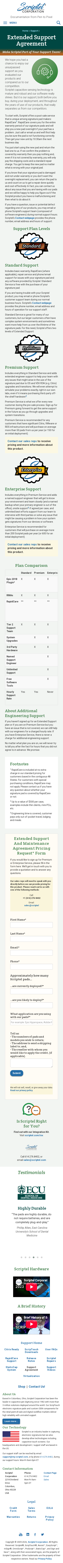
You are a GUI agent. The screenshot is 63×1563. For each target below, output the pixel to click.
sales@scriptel (31, 905)
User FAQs (51, 1349)
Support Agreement (31, 1368)
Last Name (17, 933)
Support (34, 31)
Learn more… (11, 1421)
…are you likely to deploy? (27, 1000)
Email (14, 947)
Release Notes (31, 1359)
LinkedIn (28, 1534)
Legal (31, 1501)
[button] (58, 22)
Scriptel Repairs (51, 1359)
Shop (21, 1386)
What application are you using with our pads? (30, 1015)
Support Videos (51, 1368)
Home (25, 31)
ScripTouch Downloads (31, 1351)
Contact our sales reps (22, 441)
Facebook (35, 1534)
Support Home (31, 1343)
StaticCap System (11, 1368)
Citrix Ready (11, 1349)
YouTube (20, 1534)
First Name (18, 919)
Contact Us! (37, 1386)
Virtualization (31, 1376)
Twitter (42, 1534)
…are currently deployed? (27, 986)
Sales (46, 1480)
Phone (15, 961)
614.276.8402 (46, 1457)
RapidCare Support (11, 1359)
